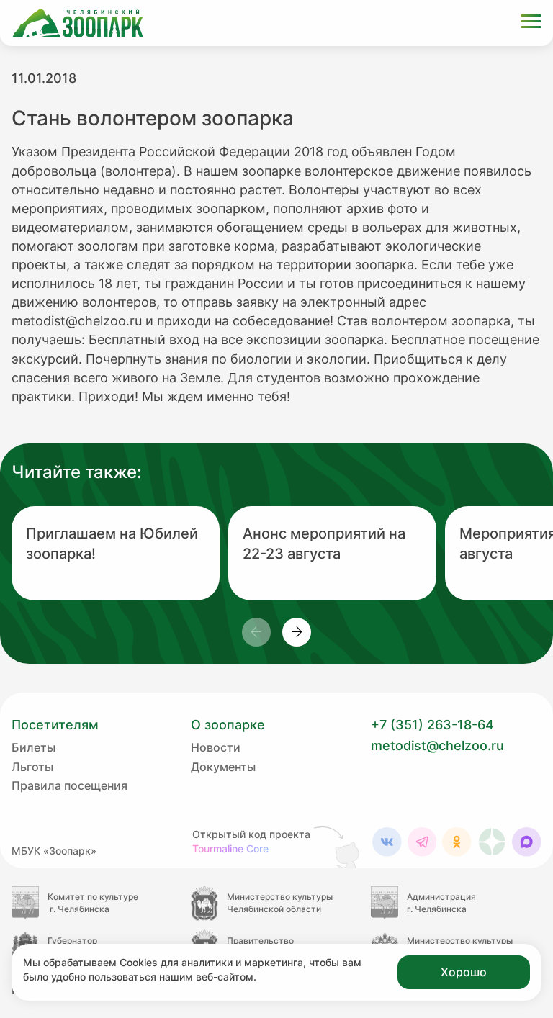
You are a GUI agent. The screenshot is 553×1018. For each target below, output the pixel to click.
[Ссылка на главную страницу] (78, 23)
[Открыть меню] (531, 23)
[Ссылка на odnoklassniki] (457, 842)
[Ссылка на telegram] (422, 842)
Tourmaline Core (230, 848)
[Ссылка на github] (337, 846)
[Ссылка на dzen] (492, 842)
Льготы (32, 767)
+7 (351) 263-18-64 (432, 724)
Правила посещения (69, 785)
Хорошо (464, 972)
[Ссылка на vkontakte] (387, 842)
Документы (223, 767)
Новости (215, 747)
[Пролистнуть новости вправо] (296, 632)
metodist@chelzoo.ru (437, 745)
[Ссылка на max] (526, 842)
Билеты (33, 747)
